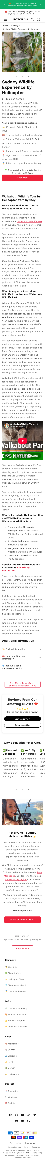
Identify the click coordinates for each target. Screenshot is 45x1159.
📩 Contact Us (12, 1091)
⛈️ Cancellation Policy (16, 1008)
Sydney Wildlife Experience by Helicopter (21, 29)
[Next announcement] (40, 4)
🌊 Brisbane (11, 1056)
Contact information (32, 1147)
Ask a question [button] (22, 725)
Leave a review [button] (22, 719)
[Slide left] (17, 76)
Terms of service (14, 1147)
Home (5, 26)
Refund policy (15, 1143)
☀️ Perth (9, 1062)
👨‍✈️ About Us (11, 967)
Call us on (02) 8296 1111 (22, 919)
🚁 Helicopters (12, 1074)
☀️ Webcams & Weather (16, 1026)
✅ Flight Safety (13, 973)
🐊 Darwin (10, 1068)
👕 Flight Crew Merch (15, 985)
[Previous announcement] (5, 4)
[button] (5, 19)
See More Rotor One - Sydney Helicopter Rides (22, 684)
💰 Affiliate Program (15, 1020)
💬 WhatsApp (11, 1097)
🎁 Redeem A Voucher (16, 1014)
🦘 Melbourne (12, 1044)
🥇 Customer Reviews (15, 991)
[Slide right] (28, 76)
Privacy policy (29, 1143)
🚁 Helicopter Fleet (14, 979)
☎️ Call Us (10, 1103)
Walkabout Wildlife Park (29, 221)
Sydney (14, 26)
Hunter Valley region (16, 879)
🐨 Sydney (10, 1050)
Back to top (22, 948)
